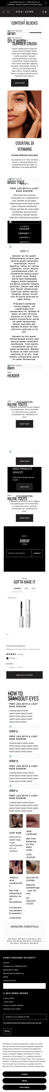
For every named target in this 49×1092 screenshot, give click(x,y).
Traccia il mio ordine (12, 1009)
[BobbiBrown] (24, 11)
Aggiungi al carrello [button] (24, 675)
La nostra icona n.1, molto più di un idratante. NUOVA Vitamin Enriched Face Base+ (24, 4)
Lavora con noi (9, 980)
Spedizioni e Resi (10, 970)
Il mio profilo (8, 998)
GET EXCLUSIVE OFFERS (31, 900)
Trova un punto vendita (13, 1005)
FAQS (5, 977)
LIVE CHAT (24, 487)
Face (33, 588)
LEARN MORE (15, 917)
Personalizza (24, 1087)
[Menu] (4, 12)
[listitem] (24, 637)
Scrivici (6, 963)
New (26, 588)
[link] (44, 11)
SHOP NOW (20, 83)
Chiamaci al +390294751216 (15, 966)
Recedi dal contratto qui (13, 973)
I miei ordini (8, 1002)
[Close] (45, 3)
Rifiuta (24, 1081)
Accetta (24, 1074)
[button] (4, 11)
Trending (17, 588)
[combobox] (24, 986)
